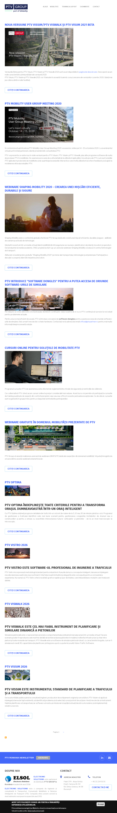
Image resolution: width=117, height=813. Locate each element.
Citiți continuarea (20, 91)
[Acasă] (16, 8)
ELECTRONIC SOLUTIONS (16, 789)
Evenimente (84, 7)
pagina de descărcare (88, 72)
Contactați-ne (100, 787)
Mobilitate (54, 7)
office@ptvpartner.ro (89, 322)
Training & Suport (69, 7)
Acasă (45, 7)
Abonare (43, 758)
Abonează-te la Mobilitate (6, 737)
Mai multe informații (36, 811)
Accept (101, 804)
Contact (96, 7)
